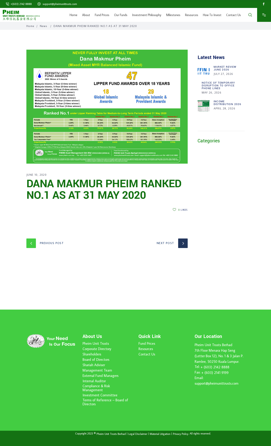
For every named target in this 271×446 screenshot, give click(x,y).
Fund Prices (146, 344)
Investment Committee (100, 395)
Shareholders (92, 354)
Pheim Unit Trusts (96, 344)
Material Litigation (160, 434)
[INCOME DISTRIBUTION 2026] (203, 106)
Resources (145, 349)
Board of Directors (96, 360)
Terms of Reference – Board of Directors (105, 402)
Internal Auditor (94, 381)
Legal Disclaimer (137, 434)
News (43, 26)
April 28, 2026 (224, 108)
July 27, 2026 (223, 74)
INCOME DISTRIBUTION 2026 (227, 103)
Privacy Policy (180, 434)
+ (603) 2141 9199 (215, 372)
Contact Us (146, 354)
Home (30, 26)
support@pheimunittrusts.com (60, 4)
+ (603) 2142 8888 (215, 367)
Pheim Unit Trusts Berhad (213, 345)
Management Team (97, 370)
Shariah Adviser (94, 365)
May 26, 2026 (212, 92)
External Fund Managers (100, 376)
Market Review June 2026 (225, 68)
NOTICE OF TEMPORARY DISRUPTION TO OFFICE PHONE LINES (218, 85)
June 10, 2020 (36, 175)
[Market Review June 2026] (203, 71)
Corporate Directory (97, 349)
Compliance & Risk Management (96, 388)
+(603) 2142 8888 (21, 4)
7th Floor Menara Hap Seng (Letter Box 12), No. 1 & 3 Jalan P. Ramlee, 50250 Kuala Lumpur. (219, 356)
